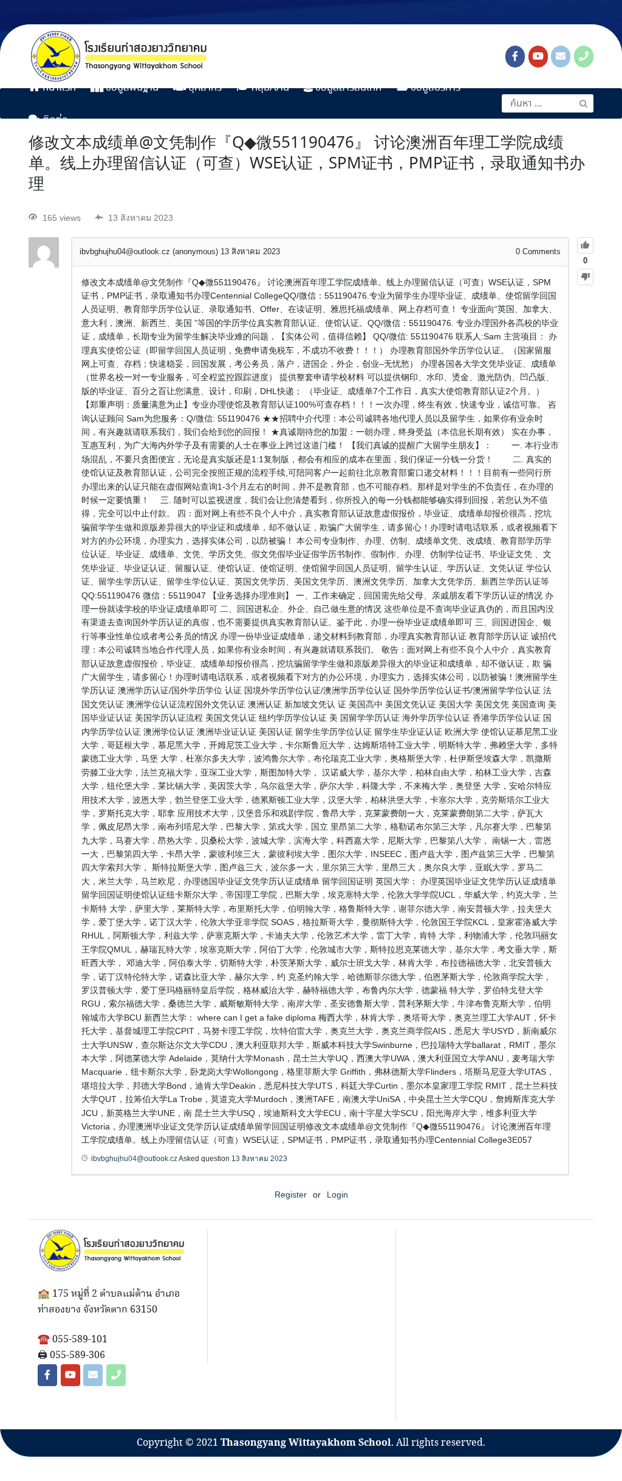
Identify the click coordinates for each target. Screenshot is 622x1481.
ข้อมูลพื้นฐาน (131, 87)
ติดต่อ (54, 120)
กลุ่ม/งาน (269, 87)
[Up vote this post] (585, 245)
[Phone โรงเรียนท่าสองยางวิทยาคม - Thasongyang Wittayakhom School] (583, 57)
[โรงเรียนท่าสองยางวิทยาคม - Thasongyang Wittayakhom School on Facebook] (515, 57)
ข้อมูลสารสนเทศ (347, 87)
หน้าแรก (58, 87)
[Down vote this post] (585, 277)
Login (337, 1194)
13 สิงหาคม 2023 (259, 1158)
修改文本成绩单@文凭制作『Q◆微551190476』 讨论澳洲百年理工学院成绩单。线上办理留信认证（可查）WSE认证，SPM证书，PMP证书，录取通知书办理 (307, 164)
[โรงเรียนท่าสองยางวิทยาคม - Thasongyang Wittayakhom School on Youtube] (538, 57)
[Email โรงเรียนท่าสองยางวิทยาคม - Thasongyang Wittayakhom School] (560, 57)
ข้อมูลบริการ (434, 87)
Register (291, 1194)
